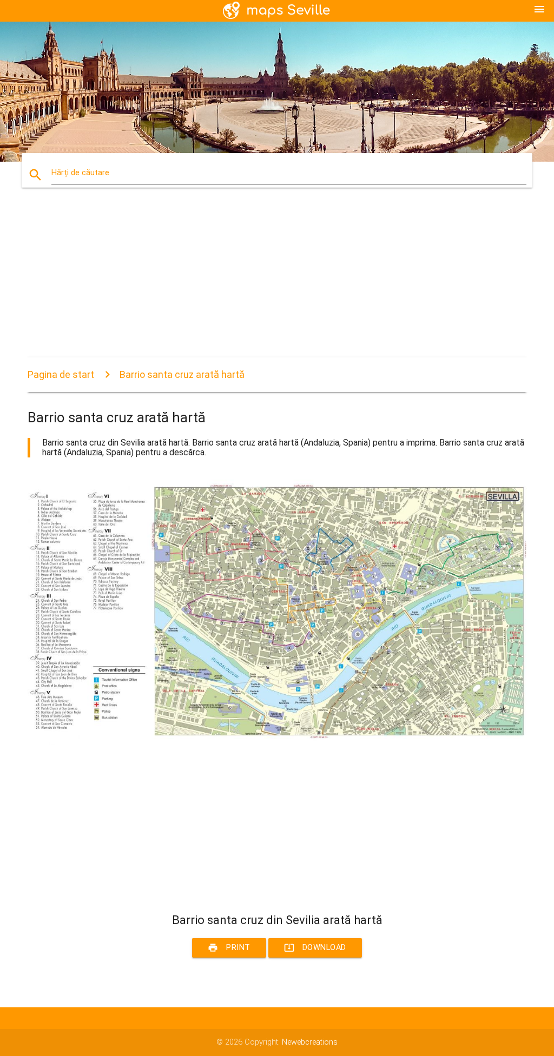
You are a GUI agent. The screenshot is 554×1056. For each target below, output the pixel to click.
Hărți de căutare (80, 172)
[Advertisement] (277, 281)
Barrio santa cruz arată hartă (182, 374)
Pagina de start (61, 374)
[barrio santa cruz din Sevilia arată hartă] (277, 742)
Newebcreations (310, 1042)
